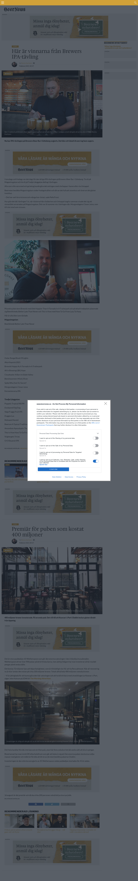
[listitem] (69, 433)
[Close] (106, 404)
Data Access (69, 477)
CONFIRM (53, 469)
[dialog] (69, 440)
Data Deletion (56, 477)
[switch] (96, 438)
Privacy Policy (81, 477)
